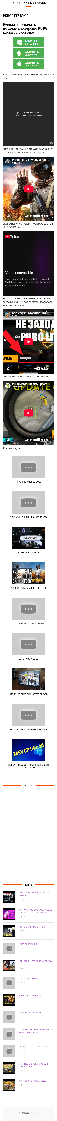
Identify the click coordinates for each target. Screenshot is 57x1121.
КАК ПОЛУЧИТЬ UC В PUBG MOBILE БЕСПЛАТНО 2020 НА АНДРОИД (35, 911)
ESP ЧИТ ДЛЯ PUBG (28, 944)
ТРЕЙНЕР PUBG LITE (28, 978)
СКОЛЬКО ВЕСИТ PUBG (30, 1012)
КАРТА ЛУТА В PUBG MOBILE (32, 1080)
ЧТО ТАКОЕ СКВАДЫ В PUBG (32, 926)
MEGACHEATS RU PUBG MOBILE (34, 1046)
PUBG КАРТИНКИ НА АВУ (30, 995)
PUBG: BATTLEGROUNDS (28, 3)
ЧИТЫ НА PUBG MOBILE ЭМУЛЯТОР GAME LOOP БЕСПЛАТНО (35, 1031)
